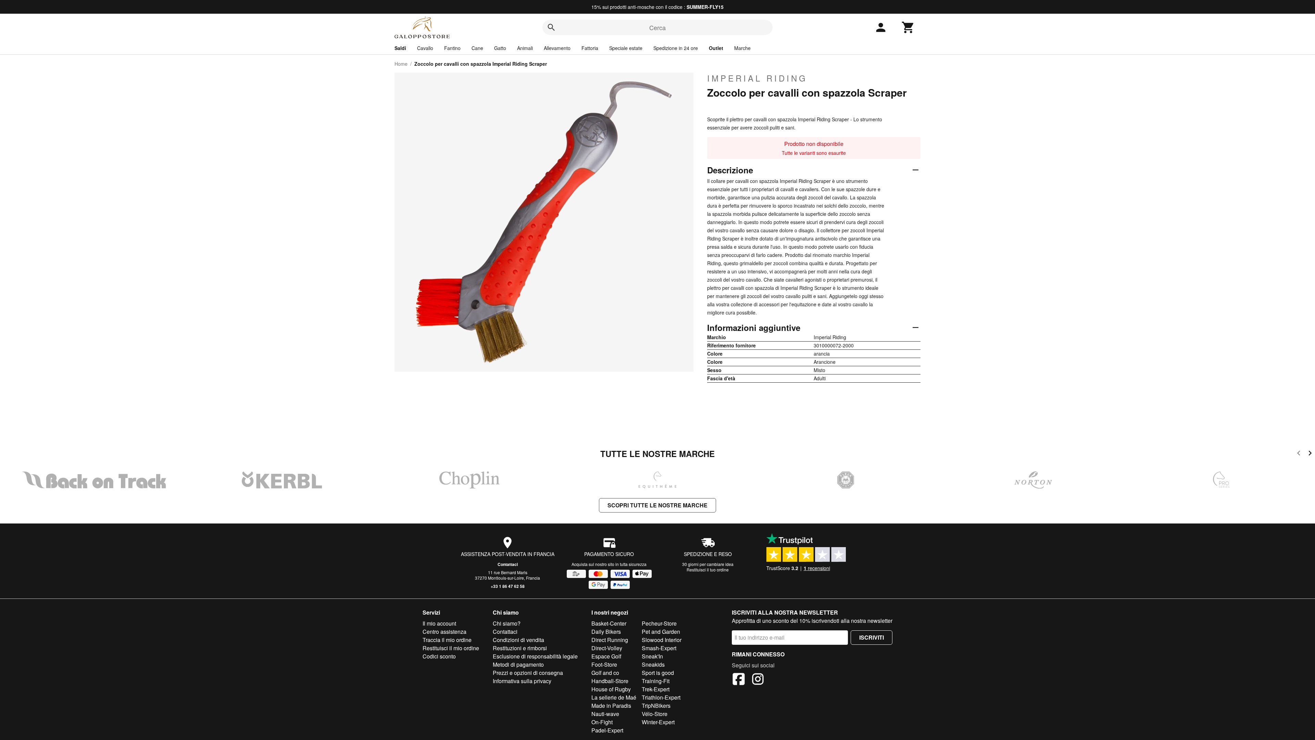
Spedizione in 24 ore (675, 48)
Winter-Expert (658, 722)
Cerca (657, 27)
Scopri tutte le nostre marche (657, 505)
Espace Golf (606, 656)
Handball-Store (609, 681)
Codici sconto (439, 656)
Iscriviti (871, 637)
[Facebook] (739, 680)
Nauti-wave (605, 714)
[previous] (1299, 454)
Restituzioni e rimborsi (520, 648)
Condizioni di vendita (518, 640)
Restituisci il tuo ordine (708, 569)
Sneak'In (652, 656)
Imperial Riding (757, 78)
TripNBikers (656, 706)
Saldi (400, 48)
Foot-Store (604, 664)
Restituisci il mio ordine (451, 648)
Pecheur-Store (659, 623)
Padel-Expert (607, 730)
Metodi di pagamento (518, 664)
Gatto (500, 48)
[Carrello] (908, 27)
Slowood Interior (661, 640)
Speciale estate (625, 48)
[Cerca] (551, 27)
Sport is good (658, 673)
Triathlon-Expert (661, 697)
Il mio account (439, 623)
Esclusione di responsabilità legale (535, 656)
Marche (742, 48)
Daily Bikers (606, 632)
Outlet (716, 48)
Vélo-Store (654, 714)
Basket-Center (608, 623)
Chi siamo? (507, 623)
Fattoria (589, 48)
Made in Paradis (611, 706)
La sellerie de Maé (613, 697)
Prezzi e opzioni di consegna (528, 673)
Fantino (452, 48)
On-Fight (602, 722)
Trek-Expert (655, 689)
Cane (477, 48)
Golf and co (605, 673)
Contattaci (508, 564)
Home (401, 63)
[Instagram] (758, 680)
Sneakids (653, 664)
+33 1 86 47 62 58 (508, 586)
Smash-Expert (659, 648)
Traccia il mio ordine (447, 640)
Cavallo (425, 48)
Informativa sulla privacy (522, 681)
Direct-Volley (606, 648)
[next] (1310, 454)
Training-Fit (655, 681)
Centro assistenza (444, 632)
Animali (525, 48)
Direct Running (609, 640)
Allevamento (557, 48)
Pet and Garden (661, 632)
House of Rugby (611, 689)
